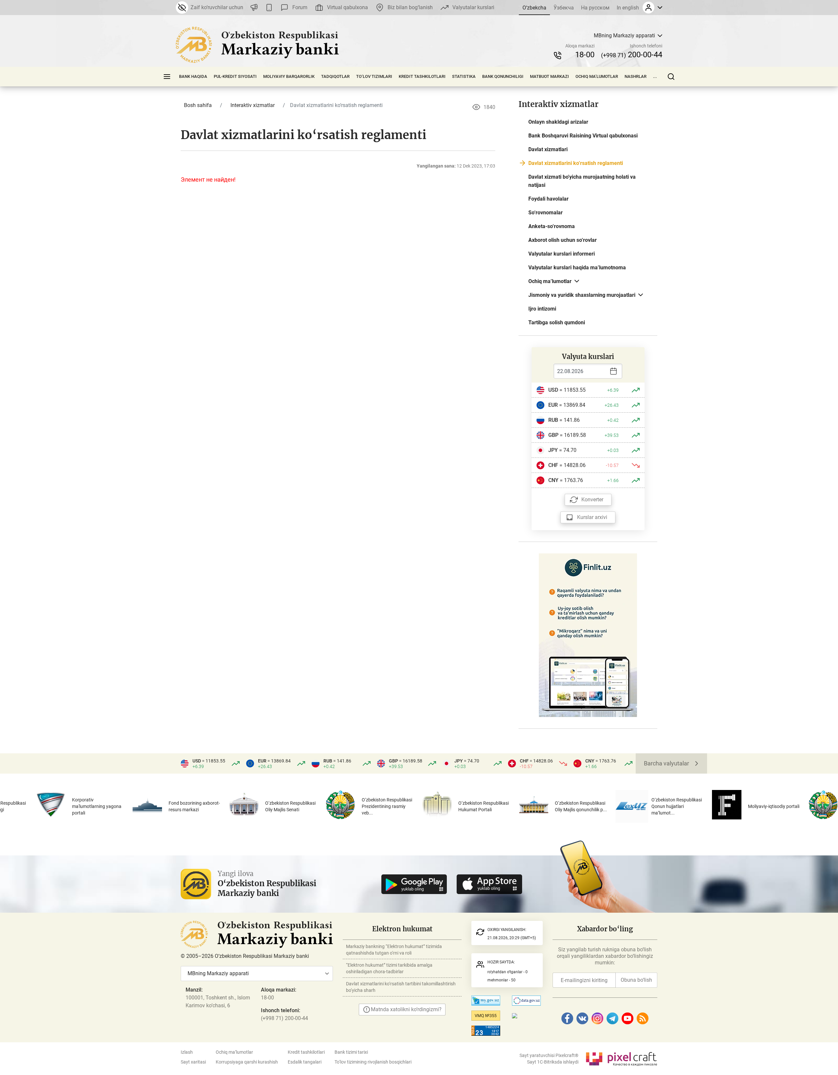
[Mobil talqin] (269, 7)
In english (628, 8)
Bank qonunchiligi (502, 76)
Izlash (187, 1052)
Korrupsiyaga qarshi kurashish (247, 1062)
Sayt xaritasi (193, 1062)
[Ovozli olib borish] (254, 7)
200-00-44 (631, 54)
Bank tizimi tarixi (351, 1052)
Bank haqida (193, 76)
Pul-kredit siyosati (235, 76)
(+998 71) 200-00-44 (284, 1018)
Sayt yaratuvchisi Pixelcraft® (548, 1055)
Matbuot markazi (549, 76)
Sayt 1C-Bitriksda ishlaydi (552, 1062)
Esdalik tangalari (304, 1062)
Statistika (464, 76)
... (655, 76)
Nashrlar (636, 76)
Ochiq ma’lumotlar (596, 76)
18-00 (584, 54)
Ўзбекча (564, 8)
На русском (595, 8)
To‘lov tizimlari (374, 76)
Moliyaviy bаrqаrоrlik (289, 76)
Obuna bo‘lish (636, 980)
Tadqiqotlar (335, 76)
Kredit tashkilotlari (422, 76)
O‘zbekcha (534, 8)
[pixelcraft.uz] (621, 1057)
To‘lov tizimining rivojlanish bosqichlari (373, 1062)
